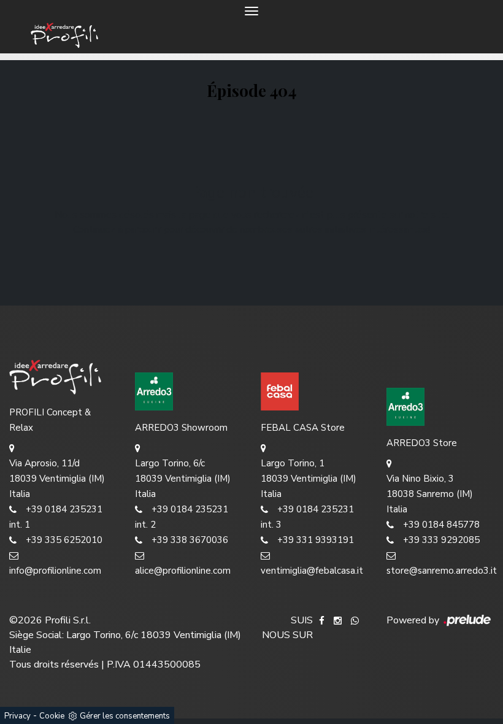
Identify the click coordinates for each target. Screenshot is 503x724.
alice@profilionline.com (183, 570)
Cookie (51, 716)
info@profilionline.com (55, 570)
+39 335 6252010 (64, 540)
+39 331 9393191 (315, 540)
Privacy (17, 716)
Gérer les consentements (125, 716)
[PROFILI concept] (63, 376)
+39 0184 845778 (441, 524)
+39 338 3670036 (190, 540)
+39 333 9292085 (441, 540)
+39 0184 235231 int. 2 (181, 517)
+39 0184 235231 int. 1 (55, 517)
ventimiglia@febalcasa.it (312, 570)
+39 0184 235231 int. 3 (307, 517)
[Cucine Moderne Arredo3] (188, 391)
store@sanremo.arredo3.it (440, 570)
